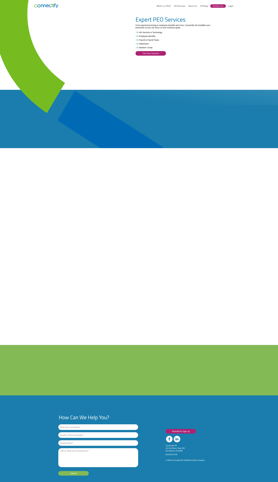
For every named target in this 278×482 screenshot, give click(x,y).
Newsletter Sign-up (181, 431)
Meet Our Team (79, 391)
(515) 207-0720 (171, 454)
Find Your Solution (151, 53)
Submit (73, 473)
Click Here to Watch (89, 223)
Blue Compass (199, 460)
